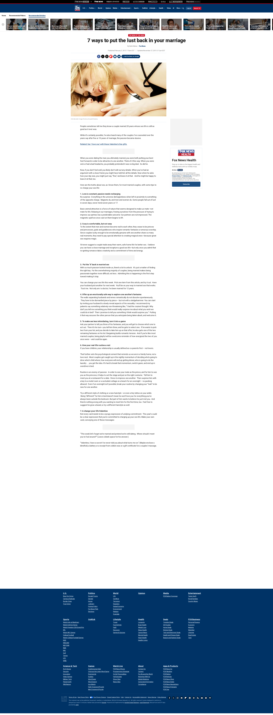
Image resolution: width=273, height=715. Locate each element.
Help (122, 697)
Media (115, 8)
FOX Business (194, 619)
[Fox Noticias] (175, 2)
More (178, 8)
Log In (189, 8)
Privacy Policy (176, 176)
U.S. (84, 8)
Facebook (98, 56)
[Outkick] (163, 1)
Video (169, 8)
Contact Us (128, 697)
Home (4, 15)
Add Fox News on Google (131, 56)
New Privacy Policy (83, 697)
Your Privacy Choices (99, 697)
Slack (193, 698)
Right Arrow (269, 24)
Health (161, 8)
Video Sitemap (161, 697)
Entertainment (126, 8)
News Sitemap (152, 697)
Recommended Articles (37, 15)
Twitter (103, 56)
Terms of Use (187, 176)
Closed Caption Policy (113, 697)
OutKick (144, 8)
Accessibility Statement (140, 697)
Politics (92, 8)
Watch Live (118, 666)
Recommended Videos (17, 15)
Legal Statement (144, 702)
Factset (104, 702)
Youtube (181, 698)
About (141, 666)
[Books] (193, 2)
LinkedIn (189, 698)
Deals (165, 619)
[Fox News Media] (98, 2)
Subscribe (186, 184)
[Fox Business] (113, 1)
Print (115, 56)
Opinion (108, 8)
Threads (107, 56)
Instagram (177, 698)
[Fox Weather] (152, 2)
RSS (197, 698)
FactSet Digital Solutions (132, 702)
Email (119, 56)
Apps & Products (170, 666)
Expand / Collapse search (183, 8)
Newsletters (201, 698)
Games (91, 666)
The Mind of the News (136, 35)
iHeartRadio (210, 698)
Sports (136, 8)
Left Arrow (3, 24)
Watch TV (197, 8)
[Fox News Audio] (138, 1)
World (100, 8)
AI (173, 8)
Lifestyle (152, 8)
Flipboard (111, 56)
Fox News (77, 8)
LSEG (77, 705)
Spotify (206, 698)
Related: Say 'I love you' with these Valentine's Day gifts (103, 144)
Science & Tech (70, 666)
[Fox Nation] (126, 2)
